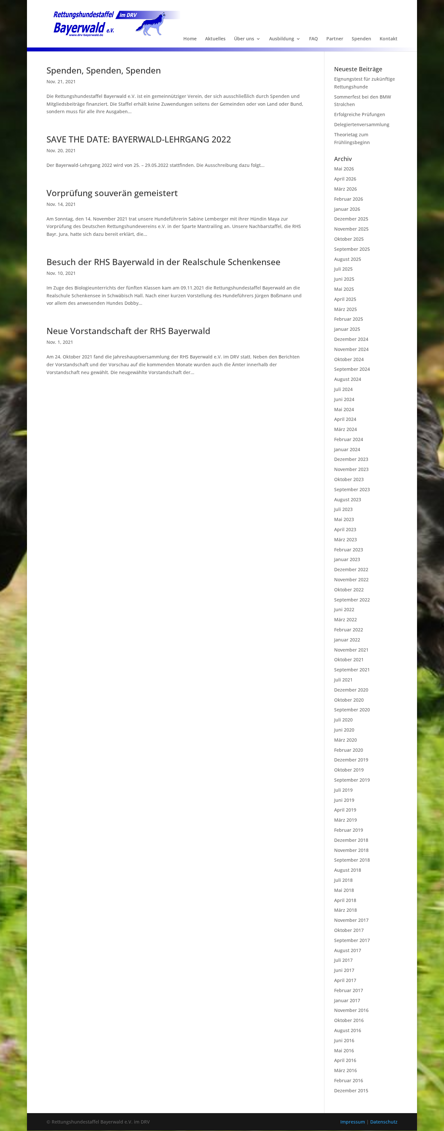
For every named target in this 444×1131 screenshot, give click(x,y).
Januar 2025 (347, 329)
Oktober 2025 (349, 239)
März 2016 (345, 1070)
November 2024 (351, 349)
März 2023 (345, 539)
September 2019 (352, 780)
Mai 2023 (344, 519)
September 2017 (352, 940)
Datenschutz (384, 1122)
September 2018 (352, 860)
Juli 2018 (343, 880)
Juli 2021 (343, 680)
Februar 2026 (348, 199)
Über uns (244, 39)
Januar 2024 (347, 449)
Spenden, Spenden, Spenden (103, 70)
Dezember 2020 (351, 690)
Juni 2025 (344, 279)
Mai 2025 (344, 289)
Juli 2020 (343, 720)
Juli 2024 (343, 389)
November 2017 (351, 920)
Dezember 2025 (351, 219)
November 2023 (351, 469)
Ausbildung (281, 39)
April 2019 (345, 810)
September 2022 (352, 600)
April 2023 (345, 529)
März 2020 (345, 740)
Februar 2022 (348, 629)
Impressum (353, 1122)
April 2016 (345, 1060)
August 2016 (347, 1030)
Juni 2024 (344, 399)
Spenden (361, 39)
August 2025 (347, 259)
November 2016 (351, 1010)
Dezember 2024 (351, 339)
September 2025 (352, 249)
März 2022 (345, 619)
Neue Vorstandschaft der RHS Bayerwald (128, 331)
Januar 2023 (347, 559)
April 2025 (345, 299)
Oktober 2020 (349, 700)
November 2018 (351, 850)
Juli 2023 (343, 509)
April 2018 (345, 900)
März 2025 (345, 309)
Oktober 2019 (349, 770)
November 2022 (351, 579)
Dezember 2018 (351, 840)
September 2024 (352, 369)
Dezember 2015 (351, 1090)
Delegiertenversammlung (361, 124)
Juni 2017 (344, 970)
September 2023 (352, 489)
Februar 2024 (348, 439)
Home (190, 39)
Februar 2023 (348, 549)
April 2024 (345, 419)
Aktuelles (215, 39)
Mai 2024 (344, 409)
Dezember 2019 (351, 760)
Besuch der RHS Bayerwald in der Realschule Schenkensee (163, 262)
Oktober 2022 (349, 589)
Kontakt (389, 39)
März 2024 (345, 429)
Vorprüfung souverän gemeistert (112, 193)
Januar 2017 (347, 1000)
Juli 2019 (343, 790)
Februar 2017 (348, 990)
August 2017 (347, 950)
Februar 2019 (348, 830)
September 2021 (352, 669)
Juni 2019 (344, 800)
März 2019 (345, 820)
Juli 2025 (343, 269)
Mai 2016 (344, 1050)
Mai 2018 (344, 890)
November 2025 (351, 229)
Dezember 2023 (351, 459)
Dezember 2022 (351, 569)
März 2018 (345, 910)
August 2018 (347, 870)
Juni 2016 (344, 1040)
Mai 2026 (344, 169)
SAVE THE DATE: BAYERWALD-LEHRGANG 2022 (138, 139)
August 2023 (347, 499)
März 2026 (345, 189)
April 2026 (345, 179)
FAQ (313, 39)
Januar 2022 (347, 640)
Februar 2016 (348, 1080)
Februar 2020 (348, 750)
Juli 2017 (343, 960)
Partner (334, 39)
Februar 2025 (348, 319)
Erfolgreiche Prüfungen (359, 114)
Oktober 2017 (349, 930)
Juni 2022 (344, 609)
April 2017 (345, 980)
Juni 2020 (344, 730)
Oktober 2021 (349, 659)
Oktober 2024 (349, 359)
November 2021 (351, 650)
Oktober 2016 (349, 1020)
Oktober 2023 (349, 479)
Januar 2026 (347, 209)
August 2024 (347, 379)
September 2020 (352, 710)
